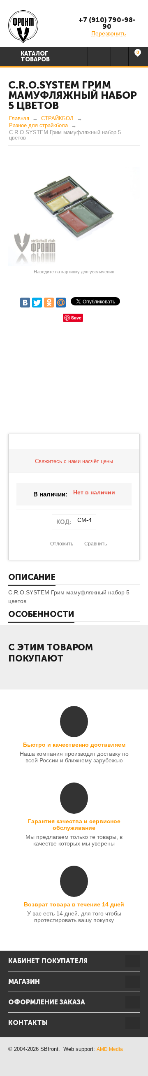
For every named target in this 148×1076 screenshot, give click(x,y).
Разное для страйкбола (38, 125)
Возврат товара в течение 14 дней (74, 904)
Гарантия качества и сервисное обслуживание (74, 824)
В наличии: (50, 494)
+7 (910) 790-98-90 (107, 23)
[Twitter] (37, 302)
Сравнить (95, 544)
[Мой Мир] (61, 302)
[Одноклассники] (49, 302)
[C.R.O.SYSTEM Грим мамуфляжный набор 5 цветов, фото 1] (74, 216)
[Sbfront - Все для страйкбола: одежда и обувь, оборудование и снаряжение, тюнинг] (23, 26)
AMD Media (110, 1049)
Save (76, 317)
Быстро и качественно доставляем (74, 744)
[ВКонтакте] (25, 302)
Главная (19, 118)
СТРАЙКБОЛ (57, 118)
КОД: (64, 521)
